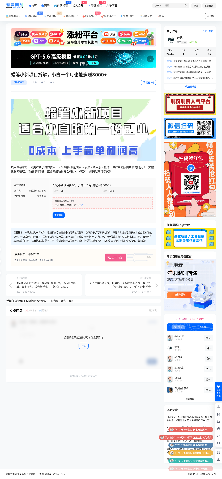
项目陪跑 (35, 15)
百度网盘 (58, 215)
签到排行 (190, 399)
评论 (80, 204)
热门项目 (92, 15)
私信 (211, 31)
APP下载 (111, 5)
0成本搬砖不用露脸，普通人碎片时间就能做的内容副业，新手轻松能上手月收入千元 (202, 445)
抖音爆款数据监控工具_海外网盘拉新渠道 (202, 453)
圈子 (47, 5)
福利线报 (54, 15)
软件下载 (128, 16)
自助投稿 (62, 4)
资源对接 (96, 4)
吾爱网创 (30, 473)
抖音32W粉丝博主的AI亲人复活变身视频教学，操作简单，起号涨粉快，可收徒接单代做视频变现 (202, 460)
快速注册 (209, 6)
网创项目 (13, 16)
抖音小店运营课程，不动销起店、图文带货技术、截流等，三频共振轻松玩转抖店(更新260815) (202, 468)
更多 (161, 16)
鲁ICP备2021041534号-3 (52, 473)
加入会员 (78, 4)
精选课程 (70, 16)
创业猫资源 (19, 82)
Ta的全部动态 (189, 86)
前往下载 (150, 82)
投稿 (212, 16)
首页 (34, 5)
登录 (196, 6)
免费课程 (109, 16)
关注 (205, 31)
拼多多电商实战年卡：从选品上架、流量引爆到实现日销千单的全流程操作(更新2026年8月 (202, 437)
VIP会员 (197, 429)
